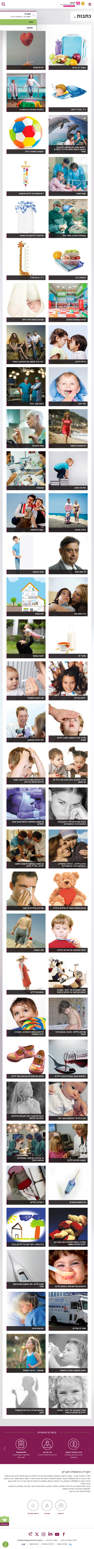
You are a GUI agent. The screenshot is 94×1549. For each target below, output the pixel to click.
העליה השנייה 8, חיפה (68, 1540)
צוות (31, 22)
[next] (5, 1449)
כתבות (30, 27)
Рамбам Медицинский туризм (30, 1540)
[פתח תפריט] (89, 4)
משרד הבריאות (51, 1540)
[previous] (88, 1449)
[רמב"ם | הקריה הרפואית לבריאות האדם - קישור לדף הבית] (69, 4)
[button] (18, 15)
